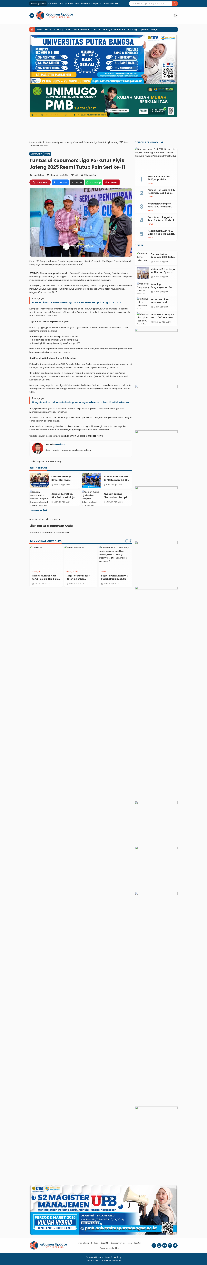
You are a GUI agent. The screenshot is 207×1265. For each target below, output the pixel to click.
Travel (48, 29)
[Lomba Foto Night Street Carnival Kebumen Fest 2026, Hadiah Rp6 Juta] (39, 480)
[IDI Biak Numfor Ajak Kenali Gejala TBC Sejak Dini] (46, 557)
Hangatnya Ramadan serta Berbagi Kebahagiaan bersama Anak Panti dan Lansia (80, 402)
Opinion (144, 29)
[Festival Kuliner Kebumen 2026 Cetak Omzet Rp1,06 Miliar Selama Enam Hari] (143, 258)
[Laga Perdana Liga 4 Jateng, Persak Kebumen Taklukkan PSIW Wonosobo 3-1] (80, 557)
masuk (45, 532)
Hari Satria (62, 444)
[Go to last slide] (126, 540)
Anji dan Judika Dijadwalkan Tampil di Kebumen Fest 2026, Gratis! (117, 498)
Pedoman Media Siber (109, 1248)
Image (154, 29)
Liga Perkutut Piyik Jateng (49, 461)
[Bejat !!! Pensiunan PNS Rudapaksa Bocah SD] (115, 557)
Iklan (130, 1243)
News (39, 29)
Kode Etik (104, 1243)
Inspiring (132, 29)
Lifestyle (96, 29)
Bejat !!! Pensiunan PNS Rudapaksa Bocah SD (114, 577)
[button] (175, 3)
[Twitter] (170, 1245)
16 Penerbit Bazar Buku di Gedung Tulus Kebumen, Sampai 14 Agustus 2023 (76, 302)
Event (68, 29)
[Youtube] (164, 1245)
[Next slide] (130, 540)
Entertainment (81, 29)
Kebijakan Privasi (118, 1243)
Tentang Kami (82, 1243)
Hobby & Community (114, 29)
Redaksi (94, 1243)
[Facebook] (154, 1245)
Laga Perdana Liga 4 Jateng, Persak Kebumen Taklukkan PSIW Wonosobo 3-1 (78, 580)
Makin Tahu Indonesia (97, 429)
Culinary (58, 29)
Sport (75, 572)
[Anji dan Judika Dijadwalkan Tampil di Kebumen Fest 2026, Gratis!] (91, 498)
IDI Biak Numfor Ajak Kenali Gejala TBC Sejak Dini (45, 579)
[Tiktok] (175, 1245)
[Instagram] (159, 1245)
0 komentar (90, 174)
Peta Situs (138, 1243)
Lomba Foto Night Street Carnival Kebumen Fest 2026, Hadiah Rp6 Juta (63, 481)
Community (36, 154)
